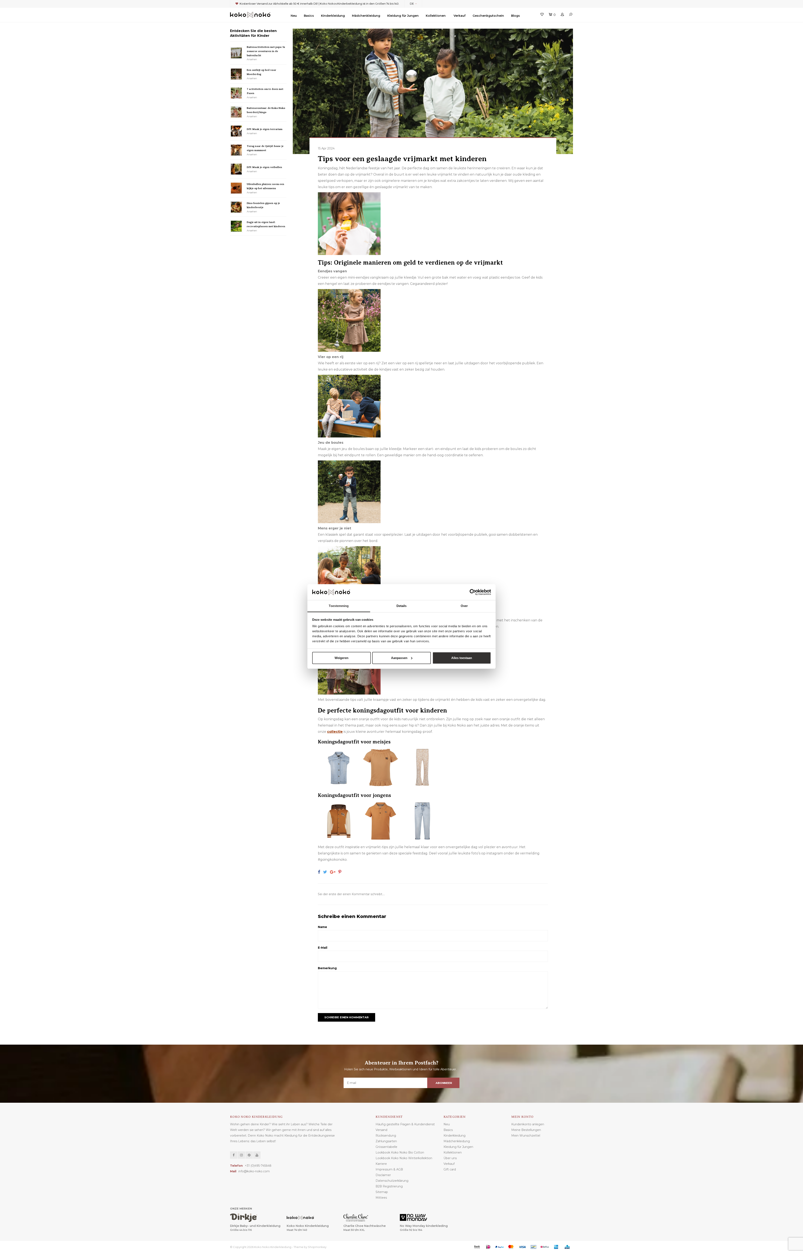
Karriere (381, 1164)
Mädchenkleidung (366, 16)
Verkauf (459, 16)
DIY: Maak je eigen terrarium (264, 129)
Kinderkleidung (333, 16)
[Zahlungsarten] (477, 1246)
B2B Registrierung (389, 1186)
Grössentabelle (386, 1147)
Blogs (515, 16)
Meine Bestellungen (526, 1130)
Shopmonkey (317, 1247)
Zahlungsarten (386, 1141)
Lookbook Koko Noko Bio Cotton (400, 1152)
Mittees (381, 1197)
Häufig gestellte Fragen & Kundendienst (405, 1124)
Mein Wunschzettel (525, 1135)
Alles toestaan (461, 658)
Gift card (450, 1169)
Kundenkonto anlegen (527, 1124)
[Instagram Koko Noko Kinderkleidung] (241, 1155)
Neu (294, 16)
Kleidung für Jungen (403, 16)
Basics (309, 16)
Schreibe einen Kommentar (346, 1017)
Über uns (450, 1158)
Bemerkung (327, 968)
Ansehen (252, 59)
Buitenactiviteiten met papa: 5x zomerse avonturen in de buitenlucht (266, 51)
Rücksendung (386, 1135)
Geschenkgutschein (488, 16)
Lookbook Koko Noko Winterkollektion (404, 1158)
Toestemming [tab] (339, 606)
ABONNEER (444, 1083)
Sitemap (382, 1192)
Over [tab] (464, 606)
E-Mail (322, 948)
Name (322, 927)
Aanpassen (399, 658)
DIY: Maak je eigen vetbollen (264, 167)
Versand (381, 1130)
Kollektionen (436, 16)
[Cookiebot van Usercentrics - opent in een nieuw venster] (472, 592)
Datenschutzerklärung (392, 1181)
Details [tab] (401, 606)
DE (412, 3)
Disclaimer (383, 1175)
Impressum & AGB (389, 1169)
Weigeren (341, 658)
